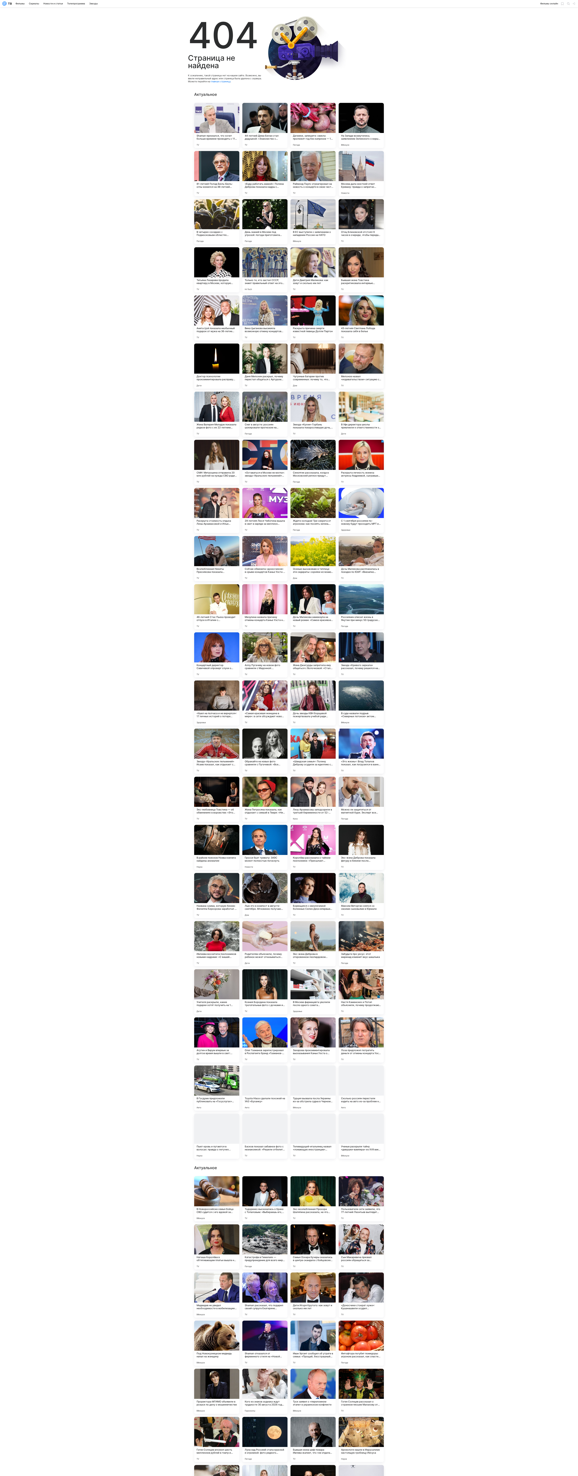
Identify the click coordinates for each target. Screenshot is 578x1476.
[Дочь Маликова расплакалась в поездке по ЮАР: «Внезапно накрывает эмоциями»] (361, 558)
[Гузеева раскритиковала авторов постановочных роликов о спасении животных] (361, 1184)
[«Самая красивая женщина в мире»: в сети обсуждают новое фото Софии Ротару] (264, 703)
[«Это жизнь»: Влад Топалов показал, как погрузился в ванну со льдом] (361, 751)
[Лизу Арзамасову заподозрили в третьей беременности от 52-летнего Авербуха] (313, 799)
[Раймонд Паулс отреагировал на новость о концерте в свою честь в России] (313, 173)
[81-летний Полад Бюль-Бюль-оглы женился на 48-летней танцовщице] (216, 173)
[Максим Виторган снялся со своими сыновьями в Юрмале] (361, 895)
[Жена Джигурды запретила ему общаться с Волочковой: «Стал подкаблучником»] (313, 654)
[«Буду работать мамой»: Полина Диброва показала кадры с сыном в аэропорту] (264, 173)
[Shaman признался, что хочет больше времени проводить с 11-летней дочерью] (216, 125)
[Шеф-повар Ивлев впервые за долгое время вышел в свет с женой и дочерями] (264, 1280)
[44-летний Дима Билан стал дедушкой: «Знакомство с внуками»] (264, 125)
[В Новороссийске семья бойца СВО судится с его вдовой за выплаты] (216, 1391)
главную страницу (220, 81)
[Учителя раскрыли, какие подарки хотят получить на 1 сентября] (216, 991)
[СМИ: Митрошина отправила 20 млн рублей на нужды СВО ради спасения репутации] (216, 462)
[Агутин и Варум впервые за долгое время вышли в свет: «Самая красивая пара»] (216, 1040)
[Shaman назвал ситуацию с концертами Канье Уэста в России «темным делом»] (313, 1232)
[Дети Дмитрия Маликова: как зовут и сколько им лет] (313, 269)
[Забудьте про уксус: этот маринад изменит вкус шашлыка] (361, 943)
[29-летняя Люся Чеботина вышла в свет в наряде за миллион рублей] (264, 510)
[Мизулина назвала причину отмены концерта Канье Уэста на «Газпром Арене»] (264, 606)
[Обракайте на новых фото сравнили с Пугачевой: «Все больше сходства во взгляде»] (264, 751)
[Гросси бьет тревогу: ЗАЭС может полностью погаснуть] (264, 847)
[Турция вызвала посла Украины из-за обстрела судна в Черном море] (313, 1088)
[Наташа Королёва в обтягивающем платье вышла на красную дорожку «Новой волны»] (216, 1439)
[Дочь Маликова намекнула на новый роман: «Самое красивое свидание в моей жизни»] (313, 606)
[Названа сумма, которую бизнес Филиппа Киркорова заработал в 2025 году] (216, 895)
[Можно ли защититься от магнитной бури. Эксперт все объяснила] (361, 799)
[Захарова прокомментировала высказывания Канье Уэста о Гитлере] (313, 1040)
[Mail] (4, 3)
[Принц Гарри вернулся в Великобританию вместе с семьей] (361, 1328)
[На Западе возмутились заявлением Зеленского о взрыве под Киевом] (361, 125)
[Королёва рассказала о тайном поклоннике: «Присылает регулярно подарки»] (313, 847)
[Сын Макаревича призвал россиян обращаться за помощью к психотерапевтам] (361, 1439)
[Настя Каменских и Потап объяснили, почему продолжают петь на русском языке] (361, 991)
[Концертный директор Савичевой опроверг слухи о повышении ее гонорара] (216, 654)
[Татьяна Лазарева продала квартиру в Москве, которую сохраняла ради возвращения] (216, 269)
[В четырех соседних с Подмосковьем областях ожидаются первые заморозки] (216, 221)
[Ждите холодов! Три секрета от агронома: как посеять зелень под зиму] (313, 510)
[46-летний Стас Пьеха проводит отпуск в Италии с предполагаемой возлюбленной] (216, 606)
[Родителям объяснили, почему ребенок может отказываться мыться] (264, 943)
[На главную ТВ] (9, 3)
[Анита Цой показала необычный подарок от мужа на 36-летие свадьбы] (216, 318)
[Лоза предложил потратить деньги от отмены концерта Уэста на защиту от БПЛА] (361, 1040)
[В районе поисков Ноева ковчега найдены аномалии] (216, 847)
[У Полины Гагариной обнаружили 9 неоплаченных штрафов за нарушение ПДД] (216, 1280)
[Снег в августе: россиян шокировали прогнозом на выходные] (264, 414)
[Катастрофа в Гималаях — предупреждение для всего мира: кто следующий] (264, 1439)
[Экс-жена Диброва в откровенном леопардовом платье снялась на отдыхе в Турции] (313, 943)
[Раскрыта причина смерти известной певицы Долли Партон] (313, 318)
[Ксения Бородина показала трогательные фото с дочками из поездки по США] (264, 991)
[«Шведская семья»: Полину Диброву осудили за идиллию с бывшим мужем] (313, 751)
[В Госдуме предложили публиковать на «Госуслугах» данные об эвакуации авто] (216, 1088)
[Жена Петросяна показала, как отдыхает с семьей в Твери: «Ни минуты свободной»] (264, 799)
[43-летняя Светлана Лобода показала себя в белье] (361, 318)
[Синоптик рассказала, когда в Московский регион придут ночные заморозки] (313, 462)
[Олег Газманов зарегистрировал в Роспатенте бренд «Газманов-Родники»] (264, 1040)
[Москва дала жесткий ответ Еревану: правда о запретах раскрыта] (361, 173)
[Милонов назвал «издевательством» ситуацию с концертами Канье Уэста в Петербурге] (361, 366)
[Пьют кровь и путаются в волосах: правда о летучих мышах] (216, 1136)
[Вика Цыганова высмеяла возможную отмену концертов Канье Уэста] (264, 318)
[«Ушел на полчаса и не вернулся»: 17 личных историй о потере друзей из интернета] (216, 703)
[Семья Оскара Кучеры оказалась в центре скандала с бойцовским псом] (313, 1439)
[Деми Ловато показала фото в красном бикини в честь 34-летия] (264, 1184)
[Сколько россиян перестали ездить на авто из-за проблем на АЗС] (361, 1088)
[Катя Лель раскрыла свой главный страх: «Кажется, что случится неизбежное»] (313, 1184)
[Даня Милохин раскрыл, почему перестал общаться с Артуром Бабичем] (264, 366)
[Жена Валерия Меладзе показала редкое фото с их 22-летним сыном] (216, 414)
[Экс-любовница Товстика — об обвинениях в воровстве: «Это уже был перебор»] (216, 799)
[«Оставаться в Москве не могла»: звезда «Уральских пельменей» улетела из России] (264, 462)
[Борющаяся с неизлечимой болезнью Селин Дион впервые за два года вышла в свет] (313, 895)
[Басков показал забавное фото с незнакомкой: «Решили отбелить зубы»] (264, 1136)
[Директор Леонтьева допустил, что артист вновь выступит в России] (264, 1328)
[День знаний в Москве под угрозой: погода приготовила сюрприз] (264, 221)
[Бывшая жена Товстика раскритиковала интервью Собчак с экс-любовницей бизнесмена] (361, 269)
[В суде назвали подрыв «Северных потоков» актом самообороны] (361, 703)
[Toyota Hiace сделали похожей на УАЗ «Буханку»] (264, 1088)
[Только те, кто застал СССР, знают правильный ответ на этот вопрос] (264, 269)
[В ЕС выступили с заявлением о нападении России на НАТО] (313, 221)
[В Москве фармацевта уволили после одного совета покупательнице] (313, 991)
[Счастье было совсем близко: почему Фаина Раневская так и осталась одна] (216, 1328)
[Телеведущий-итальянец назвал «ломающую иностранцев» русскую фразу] (313, 1136)
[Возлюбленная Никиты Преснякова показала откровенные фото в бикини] (216, 558)
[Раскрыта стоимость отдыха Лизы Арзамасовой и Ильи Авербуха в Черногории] (216, 510)
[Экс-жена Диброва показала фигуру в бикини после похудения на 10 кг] (361, 847)
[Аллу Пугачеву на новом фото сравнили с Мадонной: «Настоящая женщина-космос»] (264, 654)
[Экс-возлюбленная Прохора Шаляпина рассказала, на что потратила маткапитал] (313, 1391)
